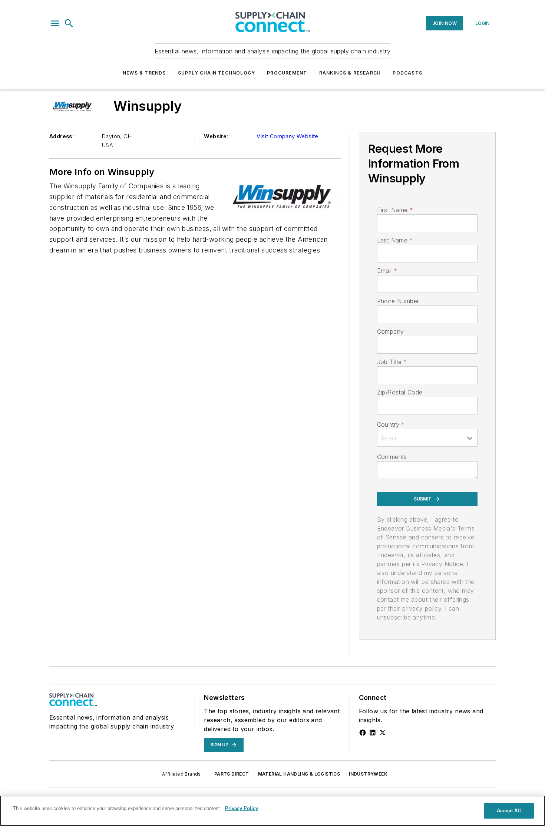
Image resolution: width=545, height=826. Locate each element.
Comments (392, 456)
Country (391, 424)
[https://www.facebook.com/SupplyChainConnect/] (362, 732)
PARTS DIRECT (231, 774)
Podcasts (407, 73)
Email (387, 270)
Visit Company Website (287, 136)
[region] (272, 811)
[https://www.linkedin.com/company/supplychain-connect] (372, 732)
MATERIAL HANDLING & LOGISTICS (299, 774)
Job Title (392, 362)
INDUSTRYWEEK (368, 774)
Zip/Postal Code (400, 392)
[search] (69, 23)
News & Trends (144, 73)
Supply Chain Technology (216, 73)
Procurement (287, 73)
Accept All (509, 810)
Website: (216, 136)
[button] (54, 23)
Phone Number (398, 301)
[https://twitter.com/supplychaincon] (382, 732)
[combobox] (427, 438)
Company (390, 331)
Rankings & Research (350, 73)
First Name (395, 210)
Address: (61, 136)
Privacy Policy (241, 808)
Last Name (395, 240)
